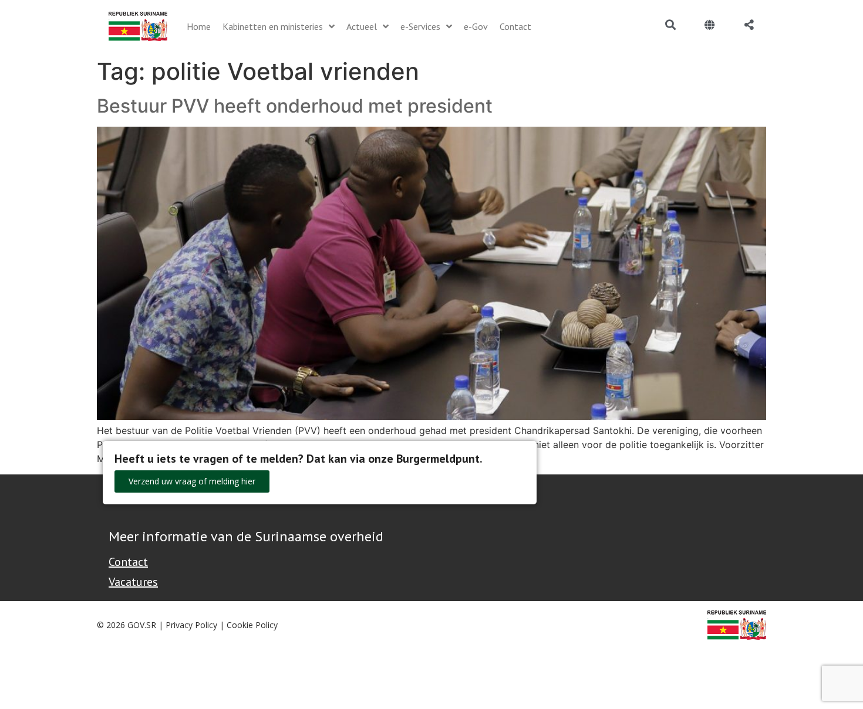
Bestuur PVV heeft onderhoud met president (295, 105)
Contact (128, 561)
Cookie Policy (252, 624)
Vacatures (133, 581)
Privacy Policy (191, 624)
